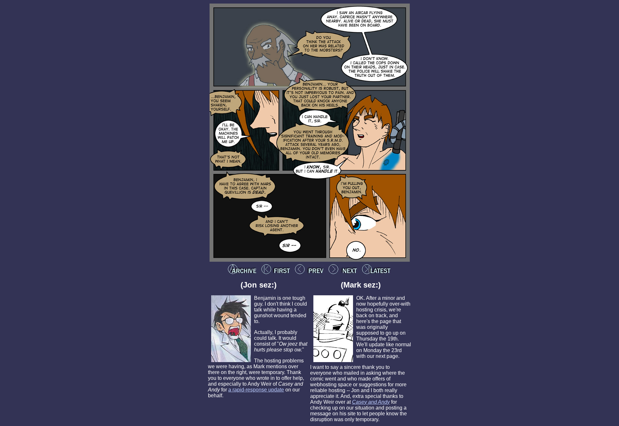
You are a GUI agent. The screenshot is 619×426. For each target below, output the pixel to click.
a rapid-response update (256, 389)
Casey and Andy (371, 402)
